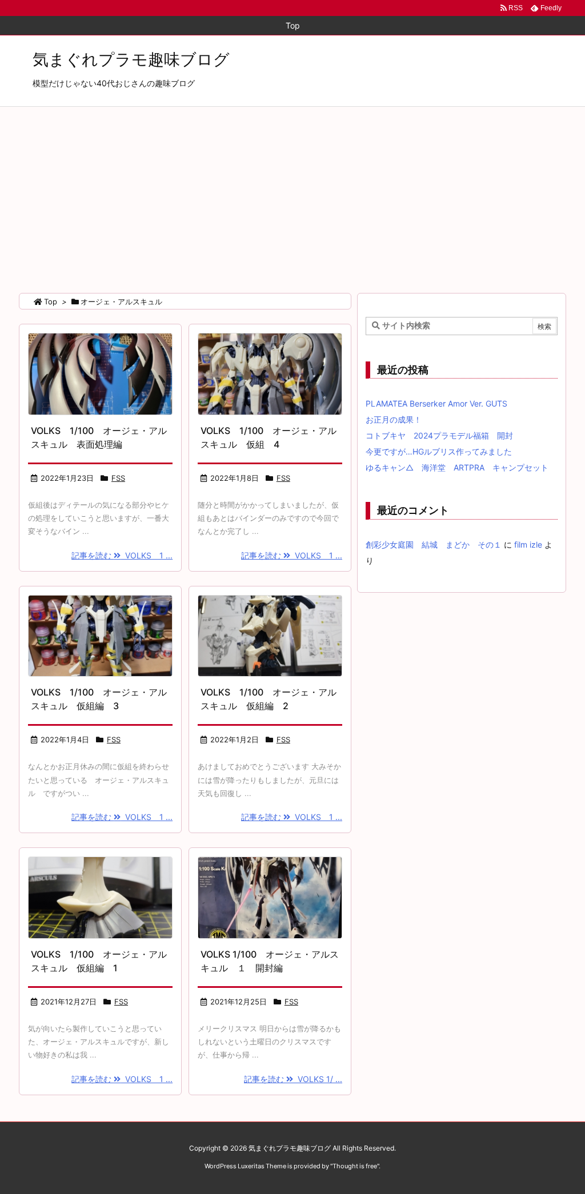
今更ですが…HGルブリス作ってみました (439, 451)
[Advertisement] (292, 192)
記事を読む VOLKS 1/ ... (293, 1079)
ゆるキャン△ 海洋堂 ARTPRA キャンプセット (457, 467)
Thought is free (354, 1166)
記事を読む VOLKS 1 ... (122, 555)
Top (50, 301)
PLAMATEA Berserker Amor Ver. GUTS (436, 403)
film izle (528, 544)
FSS (118, 478)
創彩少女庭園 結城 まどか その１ (434, 544)
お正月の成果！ (394, 419)
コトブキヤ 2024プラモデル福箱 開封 (439, 435)
